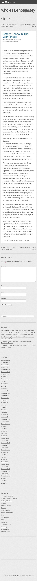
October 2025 (5, 365)
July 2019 (3, 429)
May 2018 (4, 457)
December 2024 (5, 369)
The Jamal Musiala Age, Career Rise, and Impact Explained (17, 330)
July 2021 (3, 386)
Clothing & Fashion (6, 501)
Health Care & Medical (7, 512)
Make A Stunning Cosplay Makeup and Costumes (8, 25)
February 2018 (5, 464)
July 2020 (3, 405)
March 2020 (4, 414)
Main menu (10, 2)
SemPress (31, 575)
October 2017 (5, 473)
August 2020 (4, 402)
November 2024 (5, 372)
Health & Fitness (5, 510)
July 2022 (3, 381)
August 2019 (4, 426)
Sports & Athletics (6, 524)
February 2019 (5, 438)
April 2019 (4, 436)
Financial (3, 503)
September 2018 (5, 450)
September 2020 (5, 400)
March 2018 (4, 462)
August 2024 (4, 376)
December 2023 (5, 379)
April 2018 (4, 459)
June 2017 (4, 483)
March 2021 (4, 388)
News (2, 520)
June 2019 (4, 431)
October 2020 (5, 398)
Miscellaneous (5, 517)
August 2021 (4, 384)
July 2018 (3, 455)
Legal (2, 515)
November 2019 (5, 419)
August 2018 (4, 452)
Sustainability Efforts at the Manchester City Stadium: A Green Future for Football (18, 346)
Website (3, 298)
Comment (4, 266)
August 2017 (4, 478)
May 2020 (4, 410)
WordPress (18, 575)
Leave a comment (24, 240)
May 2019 (4, 433)
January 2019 (4, 440)
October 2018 (5, 447)
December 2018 (5, 443)
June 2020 (4, 407)
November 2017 (5, 471)
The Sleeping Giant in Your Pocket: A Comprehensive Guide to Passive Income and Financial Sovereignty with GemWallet (18, 333)
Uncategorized (13, 240)
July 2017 (3, 481)
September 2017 (5, 476)
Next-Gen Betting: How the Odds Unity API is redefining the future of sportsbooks (17, 338)
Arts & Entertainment (7, 496)
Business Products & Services (9, 498)
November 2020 (5, 395)
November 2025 (5, 362)
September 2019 (5, 424)
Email (3, 292)
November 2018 (5, 445)
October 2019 (5, 421)
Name (3, 286)
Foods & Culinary (6, 505)
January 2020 (4, 417)
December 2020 (5, 393)
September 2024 (5, 374)
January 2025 (4, 367)
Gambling (3, 508)
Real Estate (4, 522)
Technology (4, 527)
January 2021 (4, 391)
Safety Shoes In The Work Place (16, 35)
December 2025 (5, 360)
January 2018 (4, 466)
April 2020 (4, 412)
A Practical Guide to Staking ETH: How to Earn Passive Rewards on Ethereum (16, 342)
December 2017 (5, 469)
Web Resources (5, 531)
